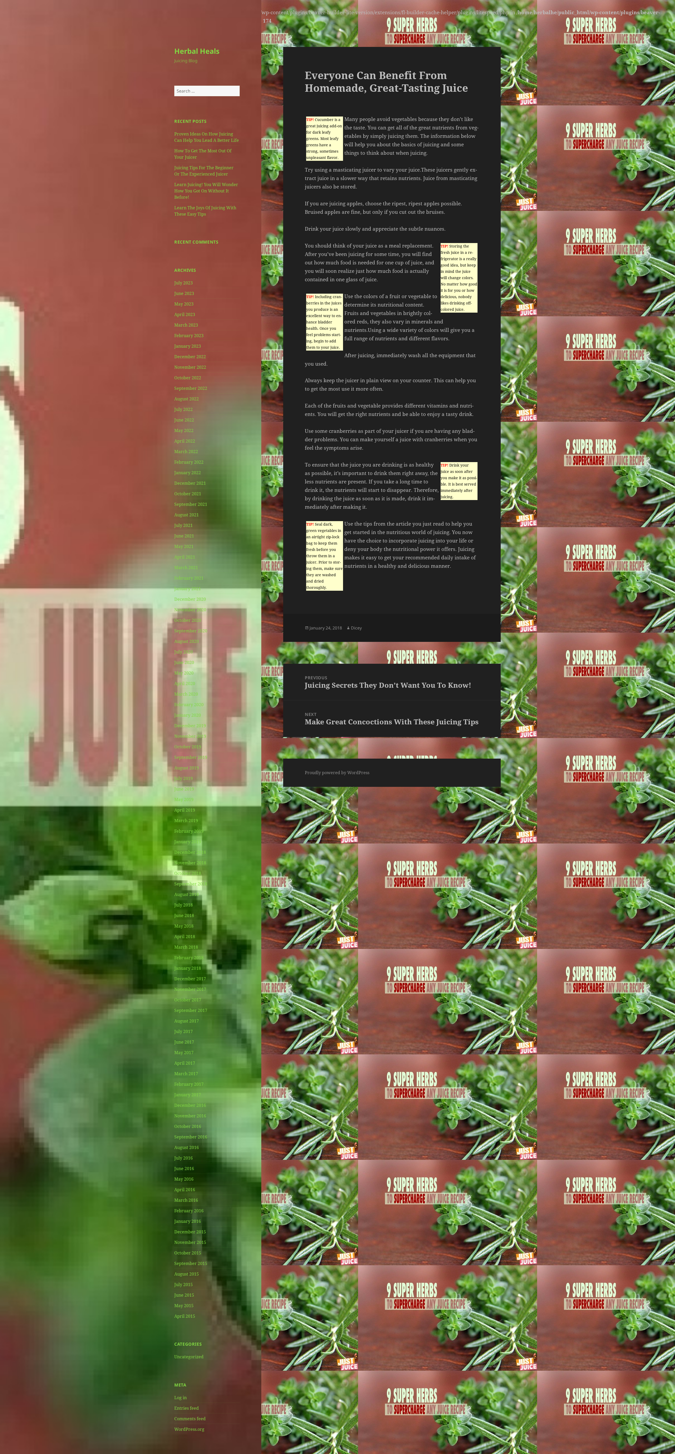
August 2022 (186, 399)
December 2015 (190, 1232)
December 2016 (190, 1105)
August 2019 (186, 768)
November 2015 (190, 1242)
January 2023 (187, 346)
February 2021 (189, 578)
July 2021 (183, 525)
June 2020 (184, 662)
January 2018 (187, 968)
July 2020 (183, 652)
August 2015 (186, 1274)
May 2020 (184, 673)
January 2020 (187, 715)
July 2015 (183, 1284)
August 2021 (186, 515)
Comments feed (190, 1419)
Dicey (356, 628)
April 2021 (184, 557)
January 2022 (187, 473)
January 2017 (187, 1095)
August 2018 (186, 894)
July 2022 (183, 409)
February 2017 (189, 1084)
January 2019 (187, 842)
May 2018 (184, 926)
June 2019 (184, 789)
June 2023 (184, 293)
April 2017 (184, 1063)
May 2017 (184, 1052)
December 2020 (190, 599)
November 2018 (190, 863)
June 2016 (184, 1168)
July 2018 (183, 905)
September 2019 (190, 757)
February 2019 (189, 831)
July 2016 (183, 1158)
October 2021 (187, 494)
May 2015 (184, 1305)
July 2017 (183, 1031)
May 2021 (184, 546)
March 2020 (186, 694)
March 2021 (186, 567)
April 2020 (184, 683)
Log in (180, 1397)
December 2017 (190, 979)
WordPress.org (189, 1429)
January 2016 (187, 1221)
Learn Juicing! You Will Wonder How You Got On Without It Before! (206, 191)
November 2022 (190, 367)
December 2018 (190, 852)
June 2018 (184, 915)
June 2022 (184, 420)
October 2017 (187, 1000)
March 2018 (186, 947)
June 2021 (184, 536)
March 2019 (186, 820)
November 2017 (190, 989)
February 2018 (189, 958)
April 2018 (184, 936)
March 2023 (186, 325)
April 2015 (184, 1316)
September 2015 (190, 1263)
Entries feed (186, 1408)
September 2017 (190, 1010)
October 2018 (187, 873)
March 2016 (186, 1200)
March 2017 (186, 1074)
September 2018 (190, 884)
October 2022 (187, 378)
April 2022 (184, 441)
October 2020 (187, 620)
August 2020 (186, 641)
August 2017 (186, 1021)
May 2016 (184, 1179)
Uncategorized (189, 1357)
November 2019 (190, 736)
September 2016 (190, 1137)
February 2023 (189, 335)
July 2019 (183, 778)
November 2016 (190, 1116)
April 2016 (184, 1190)
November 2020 (190, 610)
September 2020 (190, 631)
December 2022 (190, 357)
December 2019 (190, 726)
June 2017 (184, 1042)
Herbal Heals (196, 51)
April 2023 (184, 314)
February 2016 (189, 1211)
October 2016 (187, 1126)
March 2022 (186, 451)
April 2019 (184, 810)
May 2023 (184, 304)
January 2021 (187, 589)
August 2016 (186, 1147)
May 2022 (184, 430)
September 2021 (190, 504)
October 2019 (187, 747)
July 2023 (183, 283)
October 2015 (187, 1253)
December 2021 (190, 483)
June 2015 (184, 1295)
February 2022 (189, 462)
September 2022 (190, 388)
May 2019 (184, 799)
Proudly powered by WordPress (337, 773)
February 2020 (189, 704)
